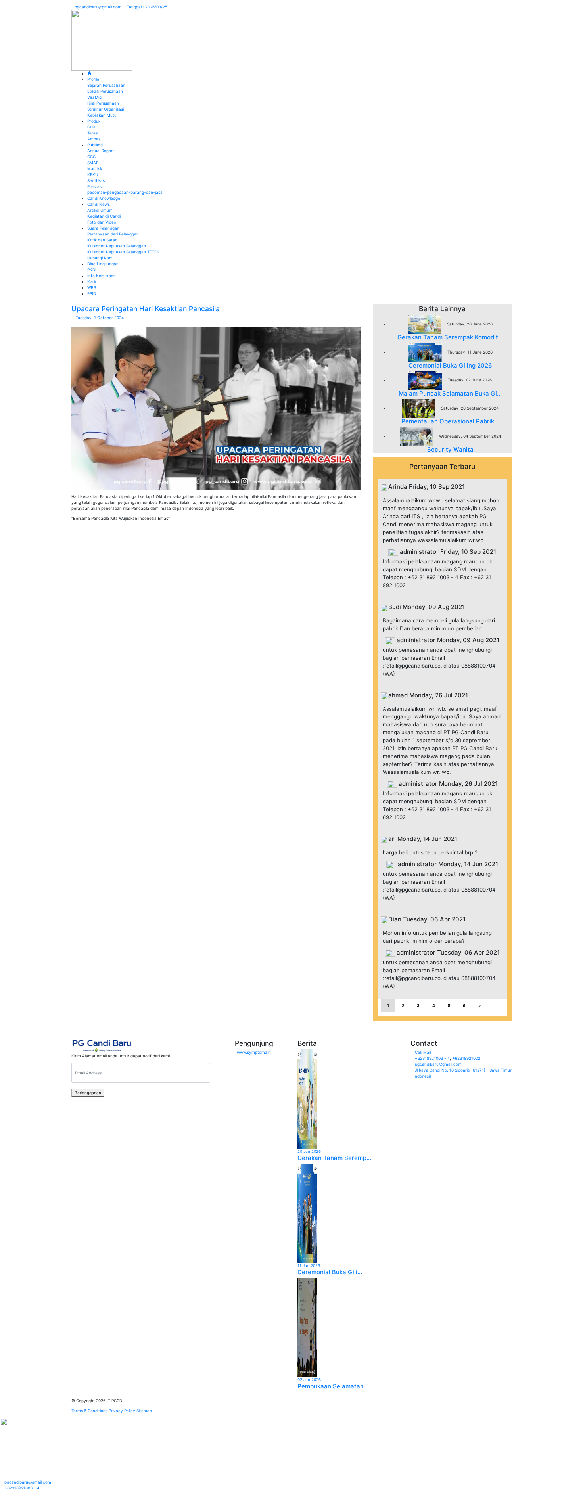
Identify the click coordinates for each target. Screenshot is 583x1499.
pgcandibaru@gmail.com (98, 6)
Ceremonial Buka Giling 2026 (450, 365)
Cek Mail (423, 1052)
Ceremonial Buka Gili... (329, 1272)
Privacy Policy (122, 1410)
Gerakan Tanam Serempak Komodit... (450, 337)
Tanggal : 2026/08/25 (146, 6)
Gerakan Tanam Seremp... (334, 1158)
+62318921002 (466, 1058)
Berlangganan (88, 1092)
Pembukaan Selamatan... (332, 1386)
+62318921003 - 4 (432, 1058)
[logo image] (101, 39)
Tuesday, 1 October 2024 (99, 317)
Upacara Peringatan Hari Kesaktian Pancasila (145, 308)
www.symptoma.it (254, 1052)
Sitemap (144, 1410)
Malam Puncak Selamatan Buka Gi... (450, 393)
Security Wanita (450, 449)
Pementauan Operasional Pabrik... (450, 421)
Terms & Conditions (89, 1410)
